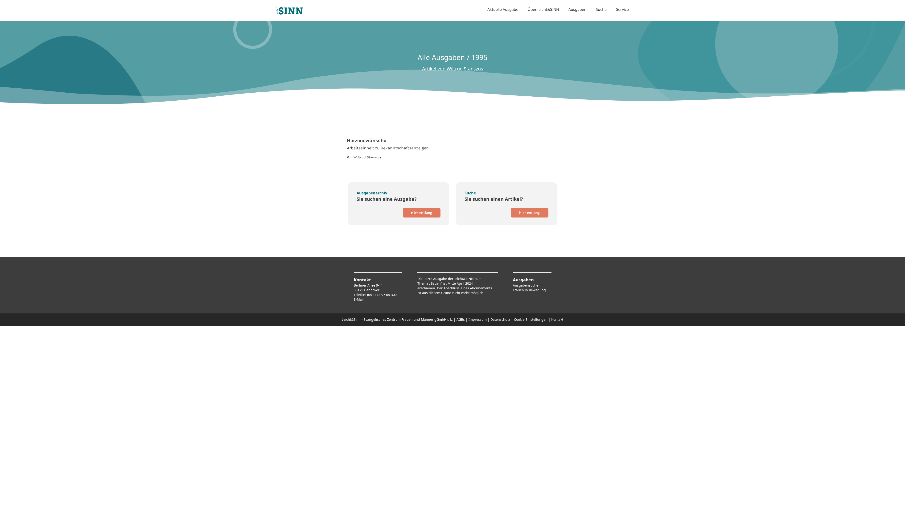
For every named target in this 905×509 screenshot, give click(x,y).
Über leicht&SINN (543, 9)
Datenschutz (500, 319)
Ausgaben (577, 9)
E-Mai (358, 299)
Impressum (478, 319)
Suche (601, 9)
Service (622, 9)
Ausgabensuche (525, 285)
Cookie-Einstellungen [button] (530, 319)
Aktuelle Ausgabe (502, 9)
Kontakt (557, 319)
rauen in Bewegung (530, 290)
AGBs (461, 319)
